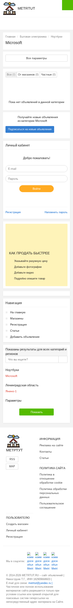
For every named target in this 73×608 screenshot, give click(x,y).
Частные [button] (48, 74)
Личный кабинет (17, 530)
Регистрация (13, 212)
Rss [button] (12, 459)
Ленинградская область (22, 385)
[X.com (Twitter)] (46, 561)
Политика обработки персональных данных (53, 493)
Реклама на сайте (51, 445)
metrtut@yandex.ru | (40, 583)
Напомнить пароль (56, 212)
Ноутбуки (56, 36)
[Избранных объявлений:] (47, 23)
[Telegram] (55, 561)
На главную (18, 312)
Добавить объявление (25, 336)
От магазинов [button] (28, 74)
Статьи (14, 330)
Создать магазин (17, 524)
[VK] (30, 561)
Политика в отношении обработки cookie (51, 478)
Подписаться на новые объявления (30, 129)
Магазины (16, 318)
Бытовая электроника (33, 36)
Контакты (46, 451)
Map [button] (12, 466)
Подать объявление (67, 5)
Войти (37, 188)
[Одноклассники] (38, 561)
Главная (10, 36)
